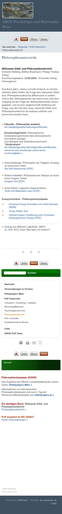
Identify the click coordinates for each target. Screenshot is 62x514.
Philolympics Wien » (20, 385)
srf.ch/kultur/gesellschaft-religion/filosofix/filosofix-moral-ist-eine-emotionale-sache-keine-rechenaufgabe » (30, 150)
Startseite (22, 47)
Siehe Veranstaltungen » (15, 420)
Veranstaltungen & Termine (18, 289)
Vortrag (8, 227)
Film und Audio (12, 318)
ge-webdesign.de (48, 500)
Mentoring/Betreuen (14, 306)
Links (7, 328)
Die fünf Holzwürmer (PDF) (18, 168)
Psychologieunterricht (15, 310)
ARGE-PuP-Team (13, 333)
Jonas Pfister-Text (18, 211)
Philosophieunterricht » (14, 409)
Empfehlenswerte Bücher (16, 322)
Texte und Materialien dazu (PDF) (22, 191)
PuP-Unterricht (37, 47)
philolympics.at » (44, 395)
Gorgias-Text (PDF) (14, 181)
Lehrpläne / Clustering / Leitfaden (20, 303)
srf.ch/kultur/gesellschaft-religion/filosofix (25, 127)
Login (54, 503)
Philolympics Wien (14, 294)
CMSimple (22, 500)
